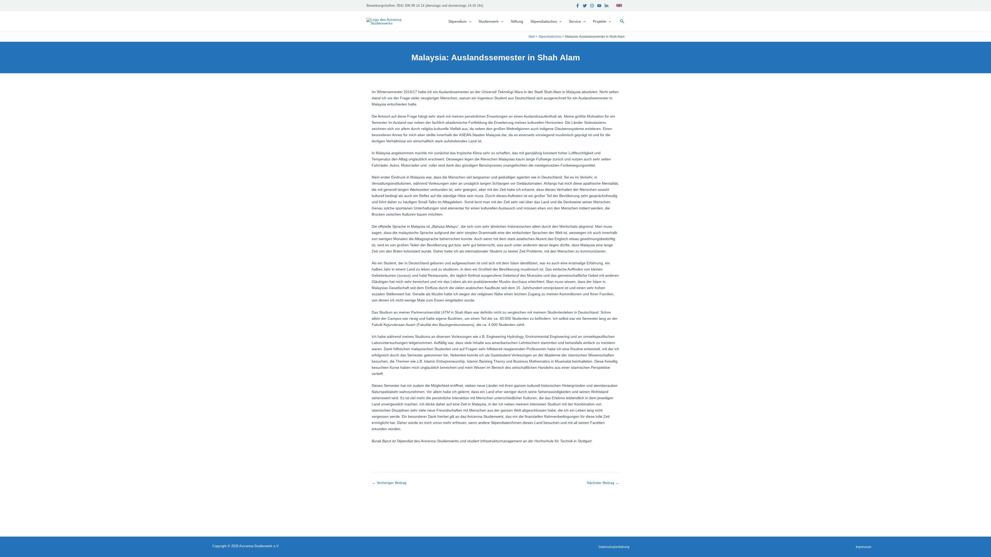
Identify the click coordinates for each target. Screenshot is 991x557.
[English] (619, 5)
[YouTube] (599, 6)
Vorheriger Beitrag (389, 483)
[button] (622, 21)
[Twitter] (585, 6)
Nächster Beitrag (603, 483)
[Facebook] (578, 6)
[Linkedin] (606, 6)
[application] (469, 21)
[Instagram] (592, 6)
